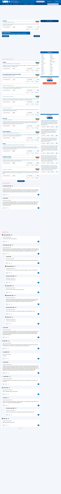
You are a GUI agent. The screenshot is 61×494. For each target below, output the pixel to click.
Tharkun (8, 317)
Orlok (4, 418)
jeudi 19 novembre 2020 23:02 (7, 237)
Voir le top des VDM (49, 83)
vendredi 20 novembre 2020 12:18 (10, 319)
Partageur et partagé (7, 156)
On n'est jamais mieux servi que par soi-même (12, 74)
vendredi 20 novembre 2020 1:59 (7, 364)
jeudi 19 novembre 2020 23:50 (7, 354)
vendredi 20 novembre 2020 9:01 (10, 297)
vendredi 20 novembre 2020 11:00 (10, 410)
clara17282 (5, 376)
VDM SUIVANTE (37, 36)
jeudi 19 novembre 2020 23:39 (7, 200)
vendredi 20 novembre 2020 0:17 (10, 278)
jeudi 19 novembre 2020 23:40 (7, 343)
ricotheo (4, 387)
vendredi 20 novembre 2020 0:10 (10, 268)
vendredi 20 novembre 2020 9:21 (10, 309)
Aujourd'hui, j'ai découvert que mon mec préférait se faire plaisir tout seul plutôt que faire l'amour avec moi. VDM (20, 77)
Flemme (4, 143)
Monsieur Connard (10, 307)
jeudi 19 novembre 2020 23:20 (7, 188)
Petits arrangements (7, 131)
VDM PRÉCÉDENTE (5, 36)
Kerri (4, 397)
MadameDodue (9, 295)
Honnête (4, 62)
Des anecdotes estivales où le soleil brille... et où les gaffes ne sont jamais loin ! (15, 33)
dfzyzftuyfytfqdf (9, 266)
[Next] (22, 428)
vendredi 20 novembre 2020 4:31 (7, 378)
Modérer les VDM (49, 1)
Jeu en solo (5, 118)
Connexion (57, 1)
